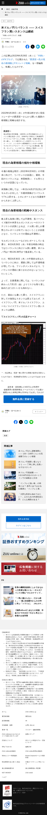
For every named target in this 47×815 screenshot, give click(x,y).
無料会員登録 (23, 519)
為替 (5, 436)
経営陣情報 (6, 720)
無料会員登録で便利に (38, 3)
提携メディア (29, 734)
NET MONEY (6, 772)
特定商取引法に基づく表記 (11, 762)
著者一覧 (5, 729)
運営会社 (28, 716)
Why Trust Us (7, 746)
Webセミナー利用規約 (9, 755)
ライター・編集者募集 (32, 729)
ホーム (4, 712)
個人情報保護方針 (8, 768)
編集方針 (28, 746)
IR (26, 720)
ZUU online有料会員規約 (33, 751)
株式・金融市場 (7, 21)
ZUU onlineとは (30, 712)
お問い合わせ (29, 725)
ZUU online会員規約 (9, 751)
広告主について (7, 740)
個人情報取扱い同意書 (32, 768)
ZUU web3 (29, 772)
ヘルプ (4, 777)
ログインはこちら (23, 525)
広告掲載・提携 (7, 725)
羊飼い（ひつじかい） (13, 42)
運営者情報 (6, 716)
